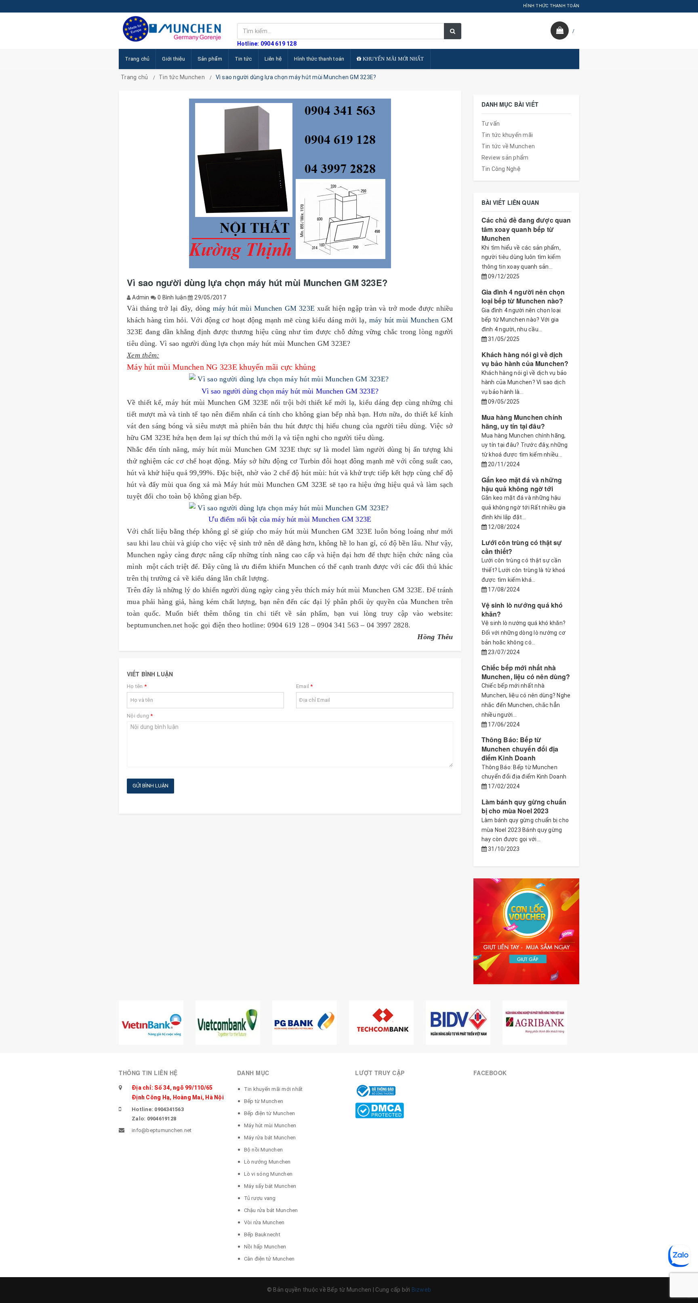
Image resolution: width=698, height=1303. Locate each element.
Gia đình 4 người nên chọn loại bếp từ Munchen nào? (523, 296)
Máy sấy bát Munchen (270, 1186)
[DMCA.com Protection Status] (379, 1110)
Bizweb (421, 1289)
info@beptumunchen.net (161, 1130)
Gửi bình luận (150, 786)
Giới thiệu (173, 59)
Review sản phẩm (505, 157)
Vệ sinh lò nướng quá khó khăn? (522, 609)
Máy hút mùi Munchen (270, 1125)
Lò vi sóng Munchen (268, 1174)
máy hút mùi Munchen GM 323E (264, 308)
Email (304, 686)
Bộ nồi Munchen (263, 1150)
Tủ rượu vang (260, 1198)
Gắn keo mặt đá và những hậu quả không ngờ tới (521, 484)
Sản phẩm (210, 59)
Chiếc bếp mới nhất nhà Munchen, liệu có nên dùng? (525, 672)
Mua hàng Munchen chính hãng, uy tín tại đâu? (522, 422)
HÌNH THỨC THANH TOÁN (551, 5)
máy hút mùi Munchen (404, 320)
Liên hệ (273, 59)
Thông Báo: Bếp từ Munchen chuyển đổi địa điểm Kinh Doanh (520, 748)
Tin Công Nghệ (501, 169)
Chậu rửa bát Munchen (271, 1210)
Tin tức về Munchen (508, 146)
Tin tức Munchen (182, 77)
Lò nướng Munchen (267, 1162)
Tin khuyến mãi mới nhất (273, 1089)
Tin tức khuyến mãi (507, 135)
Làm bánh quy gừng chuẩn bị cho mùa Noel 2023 (524, 806)
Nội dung (140, 716)
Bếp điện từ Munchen (269, 1113)
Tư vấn (490, 123)
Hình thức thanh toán (319, 59)
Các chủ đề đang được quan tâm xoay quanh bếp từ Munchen (526, 229)
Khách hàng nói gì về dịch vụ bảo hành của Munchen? (525, 359)
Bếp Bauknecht (262, 1234)
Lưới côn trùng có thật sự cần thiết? (521, 547)
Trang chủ (137, 59)
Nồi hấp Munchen (265, 1247)
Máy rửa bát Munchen (270, 1138)
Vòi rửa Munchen (264, 1222)
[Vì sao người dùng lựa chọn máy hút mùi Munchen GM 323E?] (290, 379)
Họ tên (137, 686)
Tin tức (243, 59)
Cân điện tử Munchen (269, 1259)
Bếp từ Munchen (264, 1101)
